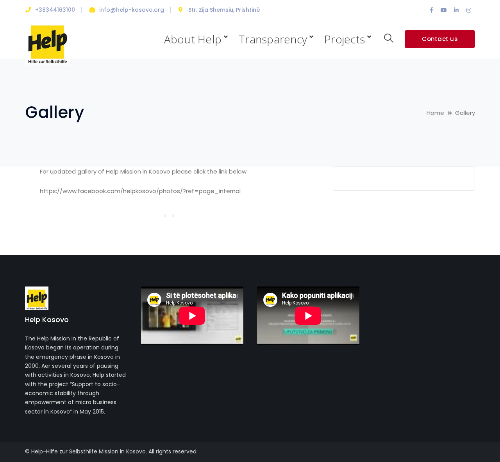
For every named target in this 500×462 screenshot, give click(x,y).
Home (435, 113)
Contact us (440, 39)
